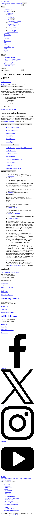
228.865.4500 (4, 324)
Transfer (9, 14)
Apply (5, 44)
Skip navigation (5, 1)
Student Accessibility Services (14, 159)
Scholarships (9, 142)
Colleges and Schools (13, 24)
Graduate (9, 16)
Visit (5, 42)
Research (6, 33)
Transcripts (9, 165)
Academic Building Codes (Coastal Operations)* (19, 148)
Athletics (6, 38)
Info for (3, 54)
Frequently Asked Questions (8, 171)
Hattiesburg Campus (10, 298)
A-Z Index (7, 484)
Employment (7, 492)
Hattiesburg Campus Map (7, 312)
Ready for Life (8, 9)
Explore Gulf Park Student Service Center (11, 86)
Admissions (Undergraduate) (13, 127)
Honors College (11, 25)
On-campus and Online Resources (9, 145)
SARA (6, 507)
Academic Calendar (6, 82)
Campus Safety (8, 487)
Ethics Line (7, 493)
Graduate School (11, 27)
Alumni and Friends (9, 64)
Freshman (10, 13)
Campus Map (4, 283)
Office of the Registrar (14, 218)
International (10, 17)
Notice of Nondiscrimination (11, 498)
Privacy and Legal (9, 501)
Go (22, 5)
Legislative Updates (9, 496)
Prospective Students (9, 57)
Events (6, 50)
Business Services (10, 133)
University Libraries (12, 32)
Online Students (8, 62)
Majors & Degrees (9, 47)
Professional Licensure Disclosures (13, 503)
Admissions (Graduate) (12, 130)
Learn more (11, 176)
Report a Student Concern (11, 504)
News (5, 48)
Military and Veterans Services (14, 168)
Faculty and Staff (8, 65)
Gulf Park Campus (9, 316)
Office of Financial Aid (14, 213)
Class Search (4, 109)
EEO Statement (8, 490)
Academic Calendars (11, 153)
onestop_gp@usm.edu (10, 121)
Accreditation (7, 486)
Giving (6, 51)
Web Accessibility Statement (11, 510)
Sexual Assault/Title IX (10, 509)
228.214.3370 (4, 292)
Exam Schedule (12, 109)
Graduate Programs (12, 22)
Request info (7, 41)
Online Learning (11, 30)
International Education (13, 28)
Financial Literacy (10, 139)
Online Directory (8, 499)
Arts (5, 36)
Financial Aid (9, 136)
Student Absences (10, 162)
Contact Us (4, 309)
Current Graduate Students (11, 60)
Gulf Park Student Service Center (10, 272)
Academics (7, 19)
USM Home (4, 85)
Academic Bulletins (11, 151)
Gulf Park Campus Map (7, 330)
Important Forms (10, 156)
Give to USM (4, 333)
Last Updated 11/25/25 (12, 515)
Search (3, 68)
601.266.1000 (4, 306)
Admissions (7, 11)
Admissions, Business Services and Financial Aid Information (16, 124)
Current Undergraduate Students (12, 59)
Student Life (7, 35)
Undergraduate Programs (14, 21)
